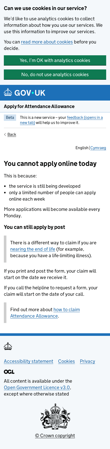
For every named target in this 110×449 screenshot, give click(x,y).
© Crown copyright (55, 435)
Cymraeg (98, 147)
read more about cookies (47, 42)
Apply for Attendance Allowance (39, 106)
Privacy (87, 361)
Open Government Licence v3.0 (37, 387)
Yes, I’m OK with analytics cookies (55, 60)
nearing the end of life (32, 249)
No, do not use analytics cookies (55, 74)
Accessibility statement (28, 361)
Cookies (66, 361)
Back (11, 134)
